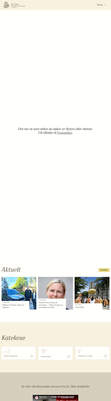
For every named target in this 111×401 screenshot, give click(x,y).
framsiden (64, 133)
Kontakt (104, 270)
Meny (100, 5)
